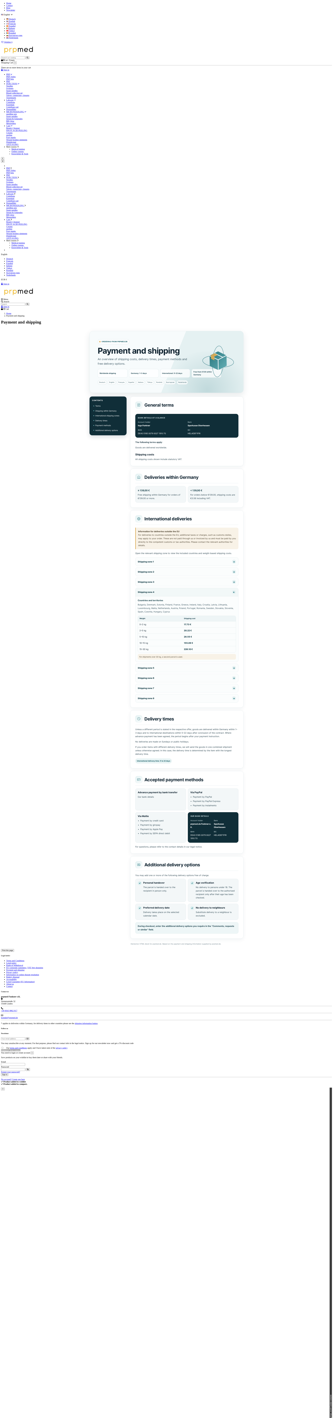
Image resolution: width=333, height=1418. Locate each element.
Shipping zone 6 (146, 678)
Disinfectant (11, 142)
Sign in (6, 284)
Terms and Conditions (15, 961)
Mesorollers (11, 123)
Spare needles (12, 91)
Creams (9, 133)
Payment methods (103, 425)
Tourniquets (11, 98)
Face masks (11, 137)
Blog (8, 8)
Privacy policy (12, 972)
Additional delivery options (106, 430)
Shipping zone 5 (146, 668)
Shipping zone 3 (146, 582)
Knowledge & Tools (19, 154)
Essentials (10, 105)
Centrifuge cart (12, 107)
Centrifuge (10, 102)
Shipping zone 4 (146, 592)
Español (11, 26)
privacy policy (62, 1048)
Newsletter (10, 10)
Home (8, 3)
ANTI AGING (12, 144)
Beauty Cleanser (13, 128)
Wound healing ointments (16, 140)
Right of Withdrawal (14, 965)
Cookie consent (331, 1406)
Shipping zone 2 (146, 571)
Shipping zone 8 (146, 698)
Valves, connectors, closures (17, 95)
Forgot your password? (10, 1072)
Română (12, 33)
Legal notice (11, 963)
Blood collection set (14, 93)
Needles (9, 86)
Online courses (17, 151)
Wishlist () (8, 42)
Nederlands (13, 38)
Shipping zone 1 (146, 561)
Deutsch (12, 19)
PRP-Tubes (11, 77)
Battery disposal (12, 977)
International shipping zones (107, 415)
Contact (9, 5)
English (11, 21)
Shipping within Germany (106, 411)
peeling (9, 135)
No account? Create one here (13, 1079)
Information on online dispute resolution (22, 975)
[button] (12, 147)
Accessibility (11, 979)
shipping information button (86, 1023)
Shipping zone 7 (146, 688)
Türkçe (11, 31)
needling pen (11, 114)
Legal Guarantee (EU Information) (20, 982)
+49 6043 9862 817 (9, 1011)
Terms (98, 406)
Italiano (11, 28)
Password (5, 1067)
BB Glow (10, 121)
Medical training (18, 149)
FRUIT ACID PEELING (16, 130)
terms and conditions (18, 1048)
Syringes (9, 88)
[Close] (2, 161)
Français (12, 24)
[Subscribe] (27, 1038)
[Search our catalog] (27, 57)
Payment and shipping (15, 970)
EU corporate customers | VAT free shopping (24, 968)
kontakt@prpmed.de (9, 1018)
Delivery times (101, 420)
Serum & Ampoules (14, 119)
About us (10, 984)
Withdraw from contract (11, 1050)
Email (3, 1062)
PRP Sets (10, 79)
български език (15, 35)
